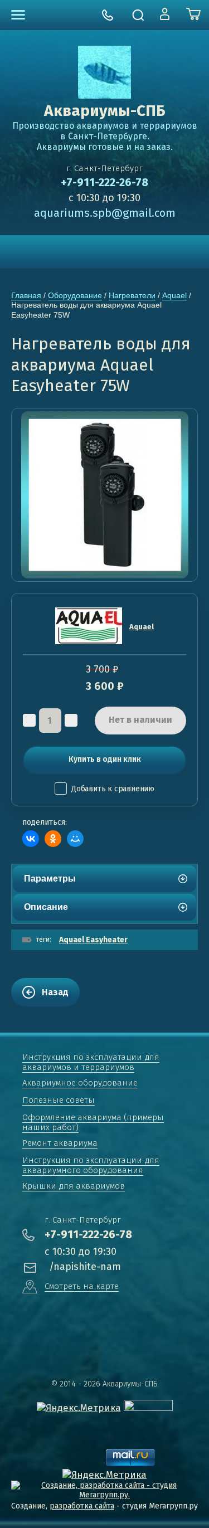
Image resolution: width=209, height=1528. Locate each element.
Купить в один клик (105, 759)
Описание (46, 907)
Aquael (174, 295)
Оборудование (75, 295)
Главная (26, 295)
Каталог (18, 15)
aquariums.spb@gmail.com (105, 213)
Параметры (50, 878)
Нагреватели (132, 295)
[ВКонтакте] (30, 838)
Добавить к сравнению (112, 789)
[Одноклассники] (53, 838)
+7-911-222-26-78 (104, 182)
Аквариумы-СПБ (105, 110)
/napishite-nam (85, 1267)
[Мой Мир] (75, 838)
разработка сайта (82, 1506)
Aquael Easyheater (93, 940)
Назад (55, 992)
